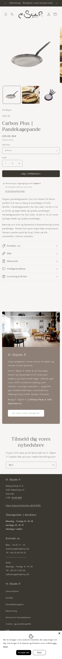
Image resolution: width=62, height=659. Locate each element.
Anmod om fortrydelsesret (18, 617)
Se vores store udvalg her (26, 413)
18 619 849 (17, 497)
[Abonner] (53, 465)
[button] (6, 14)
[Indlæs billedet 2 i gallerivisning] (31, 95)
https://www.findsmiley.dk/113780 (23, 505)
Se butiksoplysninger (15, 191)
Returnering (11, 611)
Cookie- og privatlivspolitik (18, 624)
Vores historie (12, 591)
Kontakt (9, 598)
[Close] (59, 633)
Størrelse (6, 145)
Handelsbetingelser (15, 604)
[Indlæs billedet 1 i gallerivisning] (12, 95)
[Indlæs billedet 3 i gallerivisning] (50, 95)
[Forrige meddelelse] (5, 3)
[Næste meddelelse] (56, 3)
